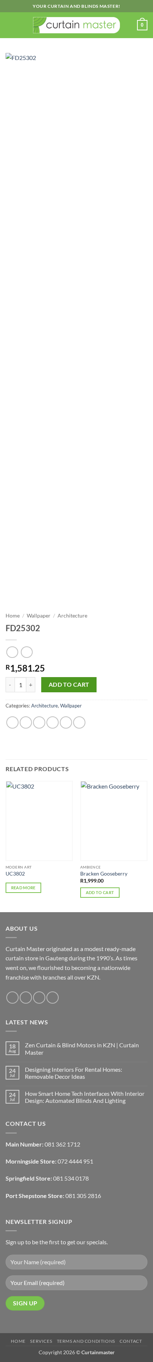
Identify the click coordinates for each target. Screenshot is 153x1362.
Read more (23, 887)
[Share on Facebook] (26, 722)
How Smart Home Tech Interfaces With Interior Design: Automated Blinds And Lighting (84, 1097)
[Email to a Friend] (52, 722)
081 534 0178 (71, 1178)
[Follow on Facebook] (12, 997)
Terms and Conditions (86, 1341)
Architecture (72, 616)
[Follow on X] (39, 997)
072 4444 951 (75, 1161)
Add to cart (69, 684)
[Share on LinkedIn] (79, 722)
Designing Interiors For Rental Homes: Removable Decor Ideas (73, 1073)
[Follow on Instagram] (26, 997)
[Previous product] (26, 652)
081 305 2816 (83, 1195)
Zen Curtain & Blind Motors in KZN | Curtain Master (82, 1048)
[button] (10, 25)
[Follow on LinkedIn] (52, 997)
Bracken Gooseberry (103, 874)
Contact (131, 1341)
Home (13, 616)
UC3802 (15, 874)
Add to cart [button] (100, 892)
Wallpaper (39, 616)
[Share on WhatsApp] (12, 722)
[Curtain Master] (76, 25)
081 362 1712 (62, 1144)
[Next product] (12, 652)
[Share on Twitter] (39, 722)
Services (41, 1341)
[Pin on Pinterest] (66, 722)
